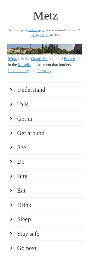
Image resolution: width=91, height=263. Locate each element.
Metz (12, 59)
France (69, 59)
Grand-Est (39, 59)
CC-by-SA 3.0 (40, 35)
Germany (44, 71)
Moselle (24, 65)
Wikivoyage (36, 30)
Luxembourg (18, 71)
